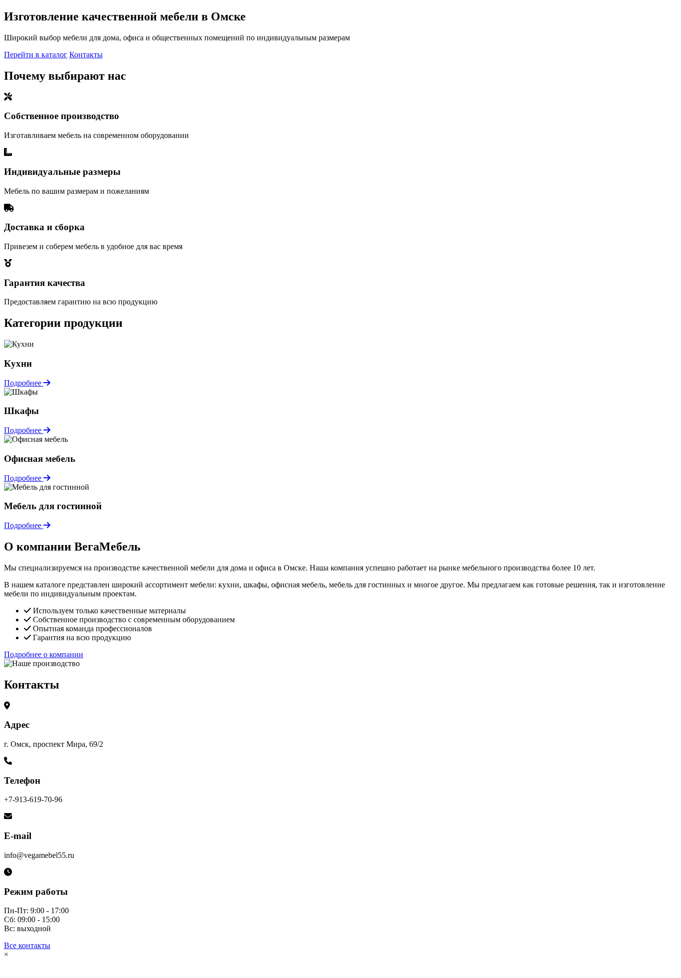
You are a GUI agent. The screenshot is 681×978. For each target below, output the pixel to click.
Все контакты (27, 945)
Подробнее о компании (43, 654)
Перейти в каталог (35, 54)
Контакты (86, 54)
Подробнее (23, 383)
